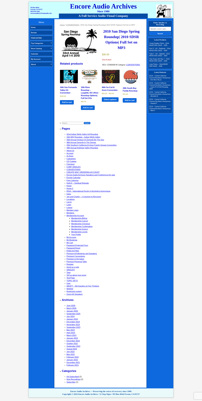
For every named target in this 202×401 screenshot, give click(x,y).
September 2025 (73, 314)
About (33, 64)
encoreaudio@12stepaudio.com (41, 13)
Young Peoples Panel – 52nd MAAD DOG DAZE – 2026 (159, 44)
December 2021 (73, 362)
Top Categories (37, 43)
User (68, 283)
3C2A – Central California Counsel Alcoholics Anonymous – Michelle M (160, 94)
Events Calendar (73, 178)
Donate (34, 33)
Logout (69, 208)
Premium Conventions (76, 256)
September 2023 (73, 327)
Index (69, 194)
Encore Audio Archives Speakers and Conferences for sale (91, 175)
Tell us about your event (76, 275)
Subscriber (71, 382)
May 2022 (71, 354)
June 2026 (71, 306)
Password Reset (73, 248)
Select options (110, 99)
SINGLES (71, 270)
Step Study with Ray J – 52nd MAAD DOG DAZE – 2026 (159, 60)
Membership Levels (79, 232)
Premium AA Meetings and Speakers (82, 254)
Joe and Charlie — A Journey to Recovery (84, 197)
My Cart (70, 243)
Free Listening (72, 180)
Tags (68, 273)
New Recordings (73, 379)
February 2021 (73, 365)
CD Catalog (71, 161)
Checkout (70, 164)
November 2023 (73, 325)
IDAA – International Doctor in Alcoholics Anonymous (88, 191)
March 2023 (71, 335)
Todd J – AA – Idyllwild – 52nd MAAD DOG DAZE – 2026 (159, 55)
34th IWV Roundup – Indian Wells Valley (83, 137)
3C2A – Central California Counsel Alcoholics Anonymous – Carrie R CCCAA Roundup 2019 (160, 86)
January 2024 (72, 319)
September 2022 (73, 346)
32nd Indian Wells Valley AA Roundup (82, 134)
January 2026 (72, 311)
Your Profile (76, 235)
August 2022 (72, 349)
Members (70, 213)
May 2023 (71, 330)
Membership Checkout (80, 224)
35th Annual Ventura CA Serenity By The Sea (85, 140)
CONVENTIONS (72, 25)
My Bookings (72, 240)
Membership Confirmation (82, 226)
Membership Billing (79, 218)
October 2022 (72, 344)
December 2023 (73, 322)
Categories (71, 159)
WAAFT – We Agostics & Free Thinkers (83, 286)
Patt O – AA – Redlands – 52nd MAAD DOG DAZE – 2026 (159, 49)
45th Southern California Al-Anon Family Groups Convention (92, 145)
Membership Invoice (79, 229)
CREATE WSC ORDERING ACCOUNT (83, 172)
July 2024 (71, 316)
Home (33, 27)
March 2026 (71, 308)
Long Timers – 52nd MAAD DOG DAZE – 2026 (158, 65)
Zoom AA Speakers (75, 294)
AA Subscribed (73, 377)
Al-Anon (70, 156)
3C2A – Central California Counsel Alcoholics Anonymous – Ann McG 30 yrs (160, 78)
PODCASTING (36, 38)
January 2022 (72, 360)
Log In (69, 202)
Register (70, 264)
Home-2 (70, 189)
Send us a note (73, 267)
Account (70, 153)
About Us (70, 151)
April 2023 (71, 333)
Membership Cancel (79, 221)
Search (160, 33)
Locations (71, 199)
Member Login (72, 210)
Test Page (71, 278)
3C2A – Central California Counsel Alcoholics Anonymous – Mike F (160, 108)
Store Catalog (36, 48)
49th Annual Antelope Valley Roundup (82, 148)
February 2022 (73, 357)
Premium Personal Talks (77, 262)
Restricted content (74, 291)
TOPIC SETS (72, 281)
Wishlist (70, 289)
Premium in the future (75, 259)
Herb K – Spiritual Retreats (78, 183)
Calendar (34, 54)
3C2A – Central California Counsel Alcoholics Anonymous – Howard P (160, 101)
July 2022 (71, 352)
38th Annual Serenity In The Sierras (81, 142)
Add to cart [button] (67, 102)
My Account (35, 59)
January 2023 (72, 338)
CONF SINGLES (74, 167)
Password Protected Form (77, 245)
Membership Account (75, 216)
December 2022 (73, 341)
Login (69, 205)
